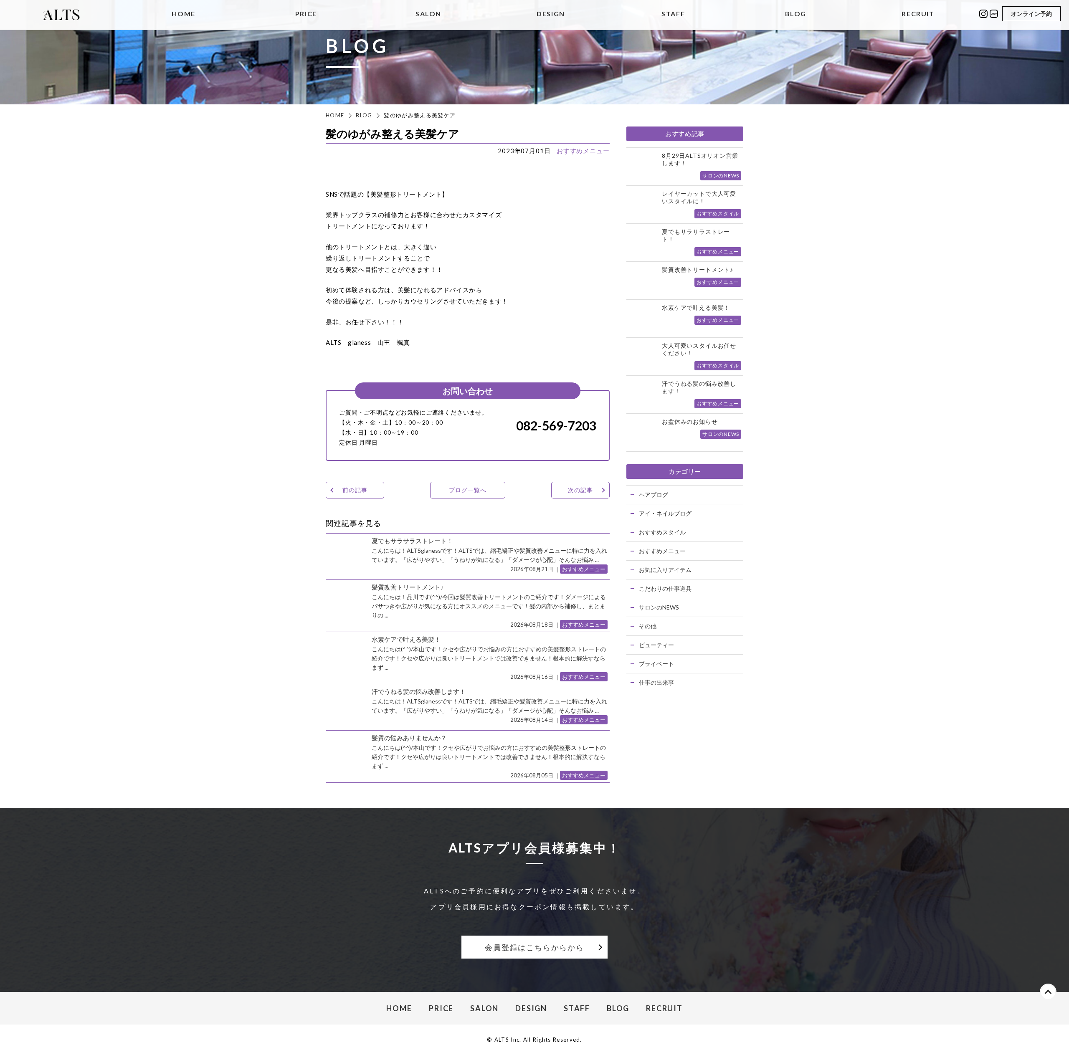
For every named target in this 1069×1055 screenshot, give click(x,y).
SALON (428, 14)
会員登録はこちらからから (534, 947)
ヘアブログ (653, 494)
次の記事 (580, 489)
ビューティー (656, 644)
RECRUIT (918, 14)
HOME (183, 14)
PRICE (306, 14)
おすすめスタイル (662, 532)
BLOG (795, 14)
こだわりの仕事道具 (665, 588)
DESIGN (551, 14)
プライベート (656, 663)
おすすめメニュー (583, 150)
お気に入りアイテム (665, 569)
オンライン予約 (1031, 13)
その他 (647, 626)
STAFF (673, 14)
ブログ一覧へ (467, 489)
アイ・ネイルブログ (665, 513)
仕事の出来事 (656, 682)
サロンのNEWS (659, 607)
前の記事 (354, 489)
